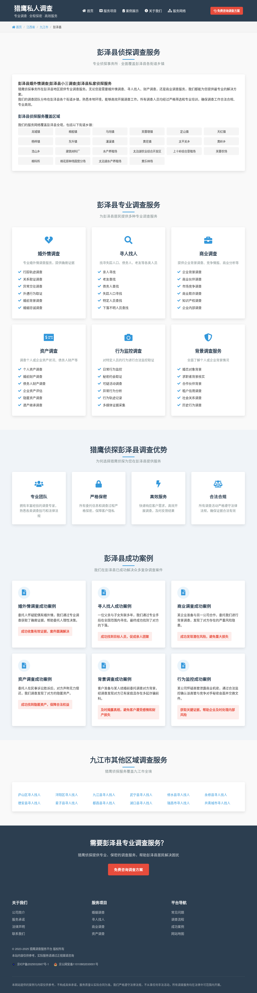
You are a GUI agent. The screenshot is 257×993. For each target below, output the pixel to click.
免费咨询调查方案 (228, 11)
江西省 (31, 27)
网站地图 (177, 933)
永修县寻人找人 (216, 794)
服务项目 (110, 10)
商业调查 (98, 926)
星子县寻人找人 (66, 803)
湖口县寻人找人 (141, 803)
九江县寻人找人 (104, 794)
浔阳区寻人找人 (66, 794)
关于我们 (155, 10)
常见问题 (177, 912)
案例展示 (132, 10)
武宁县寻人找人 (141, 794)
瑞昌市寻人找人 (178, 803)
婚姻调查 (98, 912)
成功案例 (177, 926)
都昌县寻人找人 (104, 803)
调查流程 (177, 919)
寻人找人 (98, 919)
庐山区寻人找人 (29, 794)
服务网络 (179, 10)
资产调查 (98, 933)
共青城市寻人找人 (217, 803)
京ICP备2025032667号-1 (32, 964)
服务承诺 (18, 919)
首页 (90, 10)
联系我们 (18, 933)
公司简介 (18, 912)
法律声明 (18, 926)
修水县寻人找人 (178, 794)
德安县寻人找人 (29, 803)
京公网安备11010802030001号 (78, 964)
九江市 (44, 27)
